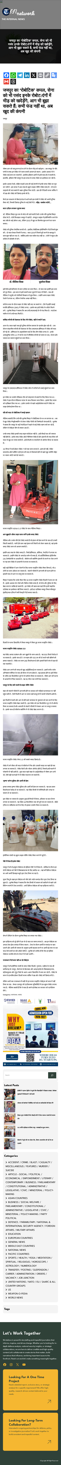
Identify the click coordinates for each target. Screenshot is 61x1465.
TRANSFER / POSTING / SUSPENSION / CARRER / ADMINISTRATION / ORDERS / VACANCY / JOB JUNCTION (27, 1274)
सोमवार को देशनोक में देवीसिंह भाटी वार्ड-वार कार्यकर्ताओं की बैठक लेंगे (35, 1103)
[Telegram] (20, 75)
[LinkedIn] (26, 75)
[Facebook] (6, 75)
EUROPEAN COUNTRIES (20, 1238)
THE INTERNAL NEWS (13, 19)
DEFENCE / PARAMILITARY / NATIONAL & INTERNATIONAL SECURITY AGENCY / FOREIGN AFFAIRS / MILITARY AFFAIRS (30, 1226)
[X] (33, 75)
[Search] (52, 1075)
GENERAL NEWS (16, 1242)
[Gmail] (6, 82)
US (9, 1290)
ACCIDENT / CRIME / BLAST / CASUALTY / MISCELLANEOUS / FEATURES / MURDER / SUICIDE (29, 1166)
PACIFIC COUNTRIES (18, 1254)
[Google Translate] (54, 75)
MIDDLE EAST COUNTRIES (21, 1246)
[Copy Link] (47, 75)
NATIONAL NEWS (16, 994)
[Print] (40, 75)
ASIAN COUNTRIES (18, 1198)
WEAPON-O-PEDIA (18, 1294)
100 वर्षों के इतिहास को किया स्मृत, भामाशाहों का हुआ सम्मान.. (33, 1127)
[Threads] (13, 82)
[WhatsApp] (13, 75)
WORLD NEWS (15, 1298)
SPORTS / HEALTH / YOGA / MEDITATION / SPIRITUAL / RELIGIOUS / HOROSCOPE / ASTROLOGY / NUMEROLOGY (29, 1262)
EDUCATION (14, 1234)
